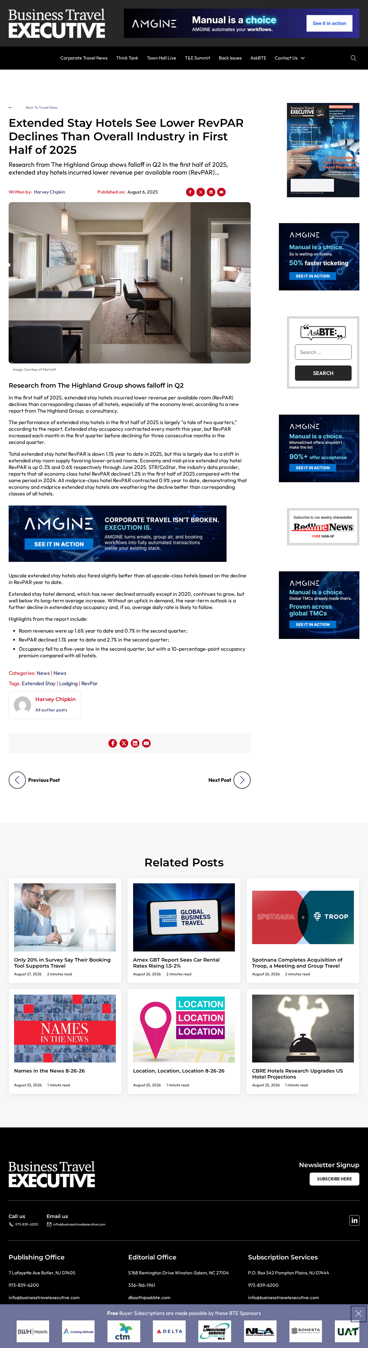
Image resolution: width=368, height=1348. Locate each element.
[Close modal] (358, 1314)
